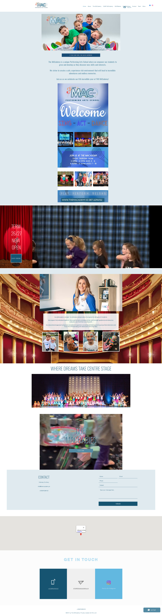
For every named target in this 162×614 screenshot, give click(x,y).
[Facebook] (150, 5)
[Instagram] (152, 5)
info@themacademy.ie (44, 486)
